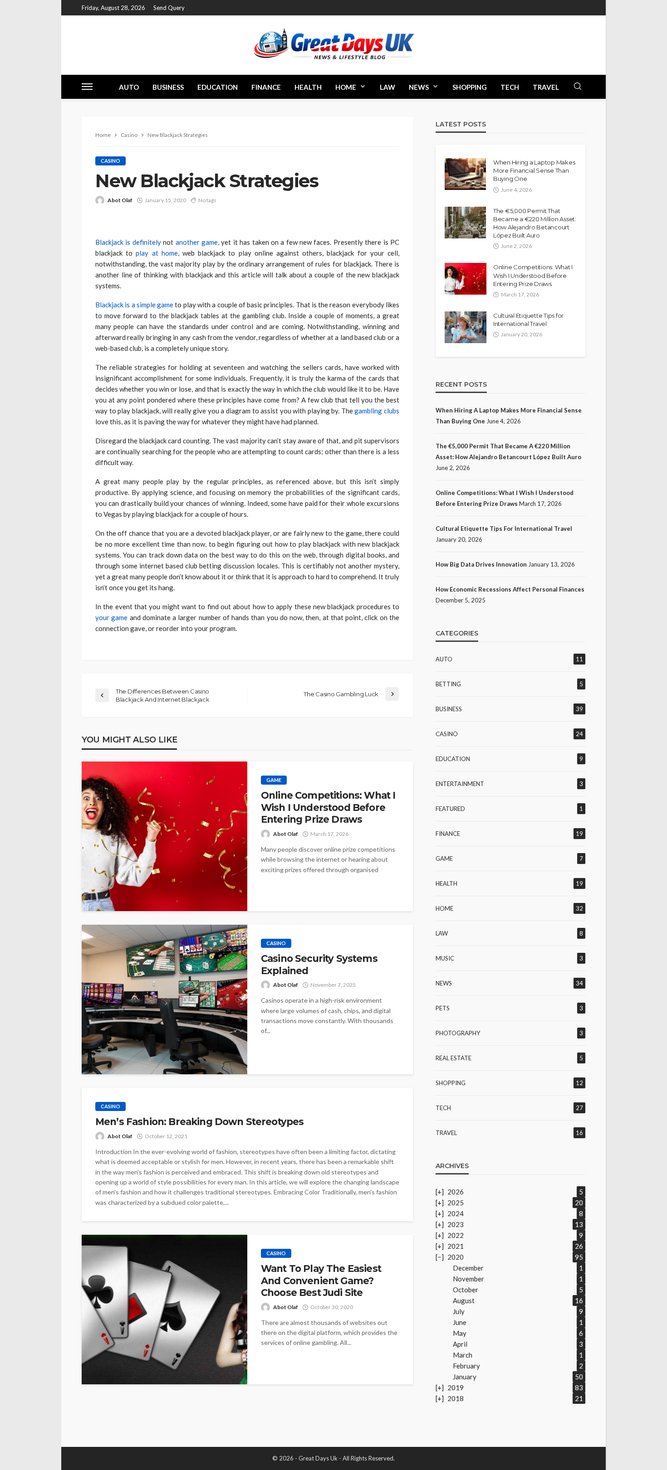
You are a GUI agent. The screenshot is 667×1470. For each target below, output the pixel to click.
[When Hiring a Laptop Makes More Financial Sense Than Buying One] (465, 174)
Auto (129, 87)
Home (345, 87)
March (462, 1355)
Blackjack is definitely (128, 242)
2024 (455, 1213)
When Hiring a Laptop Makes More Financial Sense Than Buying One (534, 170)
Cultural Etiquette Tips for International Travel (528, 319)
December (468, 1268)
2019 (455, 1387)
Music (445, 958)
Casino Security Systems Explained (319, 964)
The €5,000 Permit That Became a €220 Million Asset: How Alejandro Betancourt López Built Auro (534, 223)
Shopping (469, 87)
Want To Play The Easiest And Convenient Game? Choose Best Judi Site (321, 1280)
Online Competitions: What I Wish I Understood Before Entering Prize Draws (328, 807)
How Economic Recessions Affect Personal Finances (510, 589)
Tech (509, 87)
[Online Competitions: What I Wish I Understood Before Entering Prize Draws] (164, 836)
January (464, 1377)
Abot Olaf (120, 200)
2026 (455, 1192)
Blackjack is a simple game (134, 305)
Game (273, 780)
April (460, 1344)
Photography (458, 1033)
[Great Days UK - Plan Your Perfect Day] (333, 44)
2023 (455, 1224)
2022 (455, 1235)
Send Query (169, 7)
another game (197, 242)
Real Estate (453, 1058)
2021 (455, 1246)
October (465, 1290)
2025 (455, 1202)
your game (111, 617)
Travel (546, 87)
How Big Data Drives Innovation (481, 564)
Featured (450, 808)
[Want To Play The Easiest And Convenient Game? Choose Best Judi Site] (164, 1309)
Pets (443, 1008)
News (419, 87)
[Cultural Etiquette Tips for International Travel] (465, 327)
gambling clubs (376, 411)
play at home (156, 253)
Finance (266, 87)
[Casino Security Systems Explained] (164, 999)
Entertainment (460, 783)
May (459, 1333)
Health (308, 87)
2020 (455, 1257)
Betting (448, 684)
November (468, 1279)
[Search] (577, 86)
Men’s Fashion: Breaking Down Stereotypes (199, 1121)
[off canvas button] (87, 86)
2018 (455, 1398)
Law (387, 87)
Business (168, 87)
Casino (110, 161)
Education (217, 87)
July (459, 1311)
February (466, 1366)
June (459, 1322)
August (464, 1300)
